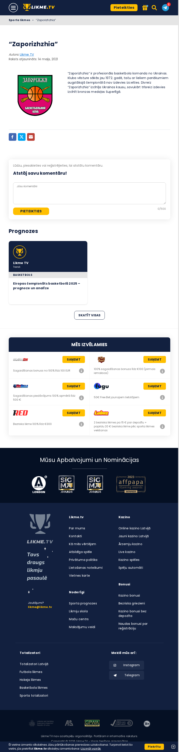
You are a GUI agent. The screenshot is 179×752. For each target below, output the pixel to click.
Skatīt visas (89, 315)
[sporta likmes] (40, 529)
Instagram (131, 665)
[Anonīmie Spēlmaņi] (69, 724)
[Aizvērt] (173, 747)
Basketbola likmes (34, 687)
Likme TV (27, 54)
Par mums (77, 528)
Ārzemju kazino (130, 544)
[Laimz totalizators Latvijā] (162, 426)
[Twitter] (22, 137)
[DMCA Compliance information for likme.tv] (121, 724)
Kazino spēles (129, 560)
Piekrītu (154, 747)
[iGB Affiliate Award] (39, 484)
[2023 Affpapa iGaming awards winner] (131, 484)
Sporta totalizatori (34, 695)
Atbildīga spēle (80, 552)
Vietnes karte (79, 575)
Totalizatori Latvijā (34, 664)
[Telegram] (165, 7)
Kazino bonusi (129, 595)
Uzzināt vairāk (91, 749)
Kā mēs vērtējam (82, 544)
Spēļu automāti (131, 567)
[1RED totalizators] (81, 424)
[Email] (31, 137)
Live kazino (127, 552)
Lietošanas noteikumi (86, 567)
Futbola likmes (31, 672)
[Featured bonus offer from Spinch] (145, 8)
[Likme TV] (40, 7)
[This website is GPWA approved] (92, 724)
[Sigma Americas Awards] (95, 484)
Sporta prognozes (83, 603)
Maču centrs (79, 619)
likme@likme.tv (40, 607)
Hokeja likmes (30, 680)
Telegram (132, 675)
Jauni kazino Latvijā (134, 536)
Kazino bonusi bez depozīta (133, 613)
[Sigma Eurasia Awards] (66, 484)
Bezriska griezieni (132, 603)
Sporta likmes (19, 20)
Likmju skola (78, 611)
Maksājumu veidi (82, 627)
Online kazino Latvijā (135, 528)
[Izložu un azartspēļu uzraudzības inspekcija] (41, 724)
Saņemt (74, 359)
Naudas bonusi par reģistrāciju (133, 626)
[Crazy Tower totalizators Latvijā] (162, 371)
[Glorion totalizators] (81, 370)
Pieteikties (124, 7)
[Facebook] (12, 137)
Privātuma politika (83, 560)
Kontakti (75, 536)
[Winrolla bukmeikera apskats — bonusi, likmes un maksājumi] (81, 397)
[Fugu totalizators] (162, 397)
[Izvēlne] (13, 7)
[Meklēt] (155, 7)
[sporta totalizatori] (40, 570)
